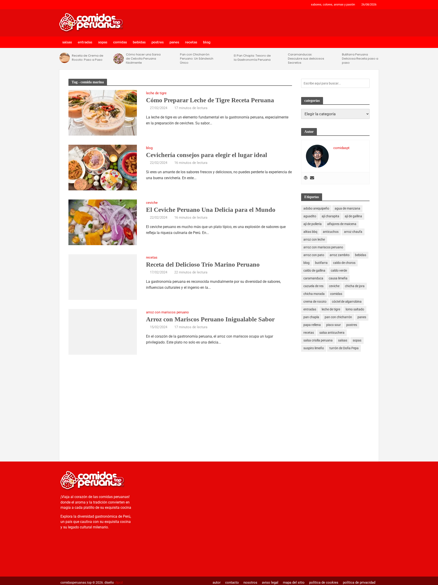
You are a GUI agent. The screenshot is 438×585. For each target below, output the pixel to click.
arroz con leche (314, 239)
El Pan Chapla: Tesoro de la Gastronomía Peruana (252, 58)
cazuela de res (313, 286)
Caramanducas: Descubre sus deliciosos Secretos (306, 58)
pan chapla (311, 317)
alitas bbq (310, 231)
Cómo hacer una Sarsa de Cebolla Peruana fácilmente (143, 58)
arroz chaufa (353, 231)
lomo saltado (355, 309)
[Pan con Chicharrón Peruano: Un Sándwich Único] (172, 58)
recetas (191, 42)
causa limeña (338, 278)
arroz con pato (313, 255)
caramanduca (313, 278)
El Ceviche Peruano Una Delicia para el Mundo (210, 209)
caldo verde (339, 270)
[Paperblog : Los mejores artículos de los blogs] (94, 550)
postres (157, 42)
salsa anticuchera (331, 332)
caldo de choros (344, 263)
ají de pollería (312, 224)
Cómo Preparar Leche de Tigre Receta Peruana (210, 100)
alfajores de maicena (341, 224)
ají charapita (330, 216)
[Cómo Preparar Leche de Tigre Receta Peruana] (102, 112)
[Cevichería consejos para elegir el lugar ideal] (102, 167)
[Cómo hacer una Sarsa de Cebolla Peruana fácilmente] (118, 58)
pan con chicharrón (338, 317)
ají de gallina (353, 216)
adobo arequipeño (316, 208)
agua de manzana (347, 208)
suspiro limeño (313, 348)
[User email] (312, 178)
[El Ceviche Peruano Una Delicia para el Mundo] (102, 222)
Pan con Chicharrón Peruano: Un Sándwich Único (196, 58)
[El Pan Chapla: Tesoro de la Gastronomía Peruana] (226, 57)
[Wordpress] (306, 178)
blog (206, 42)
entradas (85, 42)
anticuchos (331, 231)
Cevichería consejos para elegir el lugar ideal (206, 154)
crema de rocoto (314, 301)
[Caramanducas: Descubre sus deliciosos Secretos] (280, 58)
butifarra (321, 263)
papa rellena (312, 325)
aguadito (309, 216)
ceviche (152, 203)
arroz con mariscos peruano (167, 312)
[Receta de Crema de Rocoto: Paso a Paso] (64, 57)
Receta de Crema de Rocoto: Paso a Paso (87, 58)
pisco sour (333, 325)
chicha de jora (355, 286)
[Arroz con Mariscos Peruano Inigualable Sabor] (102, 331)
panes (174, 42)
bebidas (139, 42)
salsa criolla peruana (318, 340)
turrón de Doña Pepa (344, 348)
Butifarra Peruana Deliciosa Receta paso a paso (360, 58)
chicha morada (314, 294)
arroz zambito (339, 255)
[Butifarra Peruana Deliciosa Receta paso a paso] (334, 58)
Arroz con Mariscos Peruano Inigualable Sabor (210, 319)
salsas (67, 42)
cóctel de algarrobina (347, 301)
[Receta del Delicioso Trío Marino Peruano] (102, 276)
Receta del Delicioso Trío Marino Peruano (203, 264)
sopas (102, 42)
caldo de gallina (314, 270)
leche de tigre (156, 93)
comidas (120, 42)
